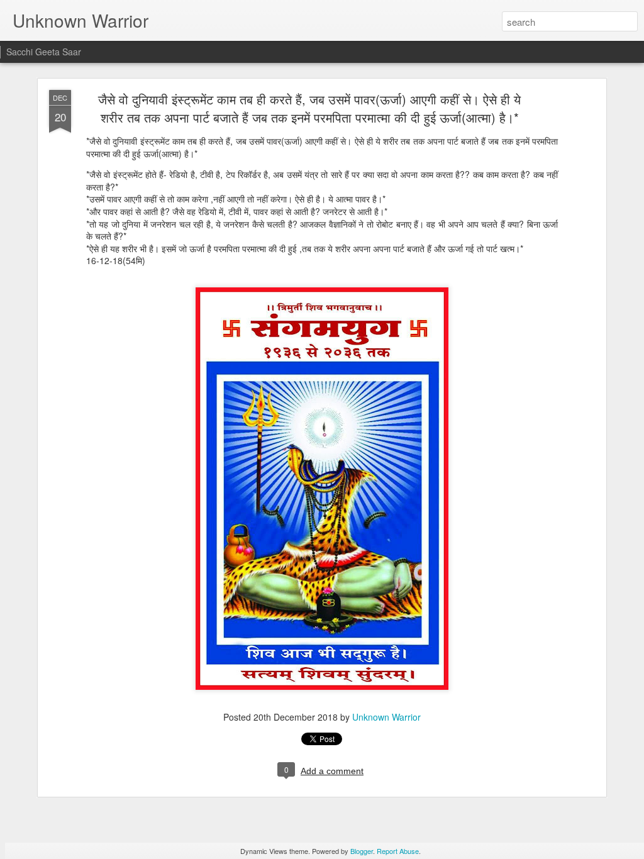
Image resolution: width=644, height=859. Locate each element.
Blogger (361, 851)
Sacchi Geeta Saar (43, 51)
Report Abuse (398, 851)
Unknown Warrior (386, 717)
